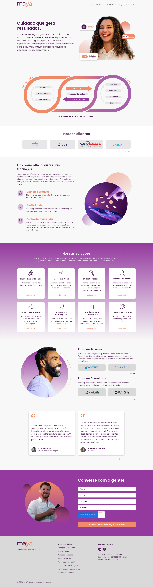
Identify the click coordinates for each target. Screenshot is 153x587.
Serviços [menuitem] (110, 4)
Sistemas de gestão (66, 558)
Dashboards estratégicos (68, 565)
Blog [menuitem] (120, 4)
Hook (92, 451)
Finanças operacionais (67, 548)
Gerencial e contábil (66, 572)
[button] (128, 150)
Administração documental (69, 569)
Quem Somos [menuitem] (97, 4)
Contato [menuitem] (130, 4)
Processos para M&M (66, 562)
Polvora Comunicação (49, 451)
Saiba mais (30, 295)
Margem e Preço (64, 551)
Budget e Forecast (65, 555)
